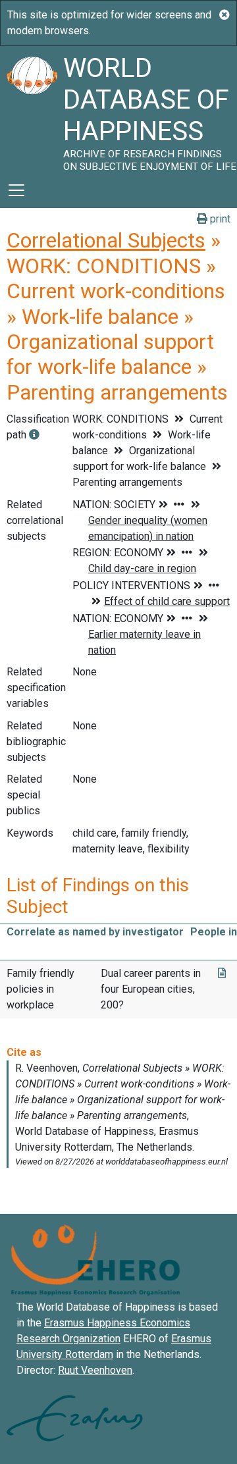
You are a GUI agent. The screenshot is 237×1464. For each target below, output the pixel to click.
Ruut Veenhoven (95, 1370)
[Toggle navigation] (16, 190)
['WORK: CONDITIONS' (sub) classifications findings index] (34, 435)
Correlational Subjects (106, 240)
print (218, 219)
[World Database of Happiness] (31, 109)
